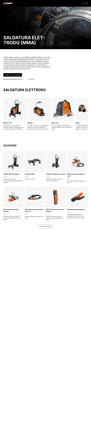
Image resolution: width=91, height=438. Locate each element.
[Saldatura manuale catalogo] (12, 75)
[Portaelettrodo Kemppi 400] (77, 197)
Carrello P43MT (30, 174)
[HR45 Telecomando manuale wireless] (56, 197)
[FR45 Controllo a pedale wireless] (13, 197)
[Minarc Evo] (63, 109)
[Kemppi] (7, 3)
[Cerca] (83, 3)
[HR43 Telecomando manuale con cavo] (34, 197)
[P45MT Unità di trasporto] (13, 161)
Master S (30, 123)
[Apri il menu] (87, 3)
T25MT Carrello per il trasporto (56, 174)
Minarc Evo (55, 123)
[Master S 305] (15, 109)
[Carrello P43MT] (34, 161)
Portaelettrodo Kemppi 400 (76, 209)
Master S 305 (7, 123)
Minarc (78, 123)
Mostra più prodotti (45, 226)
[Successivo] (84, 110)
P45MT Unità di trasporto (11, 174)
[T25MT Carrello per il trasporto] (56, 161)
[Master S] (39, 109)
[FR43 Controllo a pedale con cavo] (77, 161)
